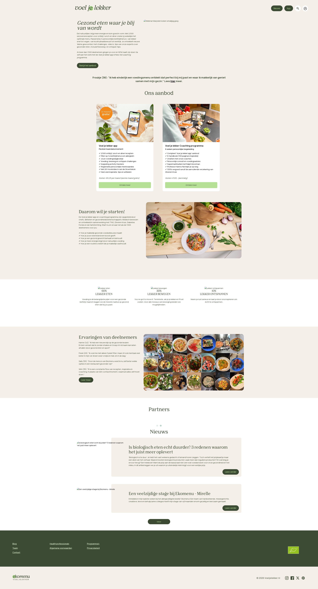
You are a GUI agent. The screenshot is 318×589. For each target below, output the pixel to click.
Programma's (93, 543)
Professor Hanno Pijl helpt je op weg (181, 166)
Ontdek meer (124, 185)
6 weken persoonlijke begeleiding (179, 149)
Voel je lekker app (108, 145)
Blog (14, 543)
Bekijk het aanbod (87, 65)
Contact (16, 552)
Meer (159, 522)
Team (15, 548)
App (289, 8)
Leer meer (86, 380)
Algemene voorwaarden (61, 548)
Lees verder (230, 471)
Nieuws (277, 8)
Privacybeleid (93, 548)
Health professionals (59, 543)
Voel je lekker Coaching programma (184, 145)
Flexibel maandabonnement (111, 149)
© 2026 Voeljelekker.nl (268, 577)
